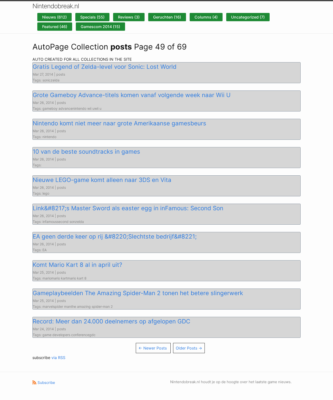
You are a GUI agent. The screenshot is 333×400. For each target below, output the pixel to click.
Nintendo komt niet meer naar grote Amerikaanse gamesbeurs (119, 123)
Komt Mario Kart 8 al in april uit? (77, 264)
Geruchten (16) (167, 17)
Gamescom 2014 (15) (100, 26)
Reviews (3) (129, 17)
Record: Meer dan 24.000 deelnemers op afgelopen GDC (111, 321)
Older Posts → (189, 348)
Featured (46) (54, 26)
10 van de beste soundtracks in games (86, 151)
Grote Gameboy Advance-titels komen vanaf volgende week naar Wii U (132, 95)
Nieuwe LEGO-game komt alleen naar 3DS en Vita (102, 179)
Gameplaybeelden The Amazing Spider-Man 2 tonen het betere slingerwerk (138, 293)
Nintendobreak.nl (55, 6)
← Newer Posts (152, 348)
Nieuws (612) (54, 17)
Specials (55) (92, 17)
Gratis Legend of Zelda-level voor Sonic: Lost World (104, 66)
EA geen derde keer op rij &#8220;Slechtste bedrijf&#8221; (115, 236)
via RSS (58, 357)
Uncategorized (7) (248, 17)
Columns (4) (206, 17)
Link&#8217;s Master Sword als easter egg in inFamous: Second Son (128, 208)
